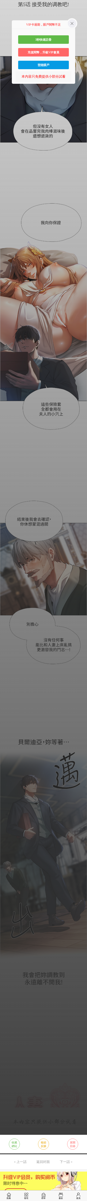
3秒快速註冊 (43, 39)
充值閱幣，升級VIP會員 (43, 52)
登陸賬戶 (43, 65)
